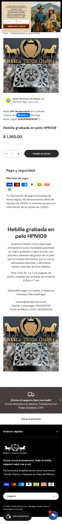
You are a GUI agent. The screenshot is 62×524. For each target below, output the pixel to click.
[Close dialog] (58, 3)
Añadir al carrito (41, 153)
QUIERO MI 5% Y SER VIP (16, 26)
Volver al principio (31, 419)
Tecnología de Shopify (13, 509)
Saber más (33, 101)
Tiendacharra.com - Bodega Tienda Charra (29, 506)
